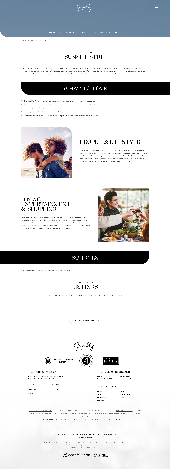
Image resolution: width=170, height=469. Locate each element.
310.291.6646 (125, 376)
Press (94, 32)
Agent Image (113, 434)
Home (22, 40)
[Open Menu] (156, 7)
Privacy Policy (95, 447)
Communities (83, 32)
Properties (70, 32)
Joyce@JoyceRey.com (128, 379)
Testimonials (104, 32)
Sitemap (86, 434)
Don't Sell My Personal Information (81, 447)
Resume (52, 32)
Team (60, 32)
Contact (117, 32)
